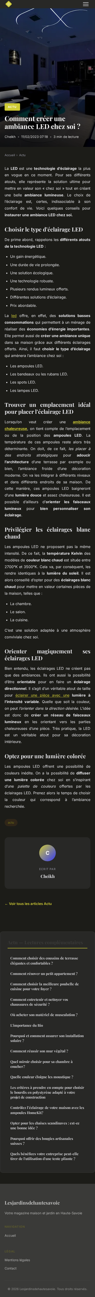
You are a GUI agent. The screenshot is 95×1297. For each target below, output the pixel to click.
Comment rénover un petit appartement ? (43, 973)
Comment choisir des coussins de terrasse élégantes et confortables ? (44, 960)
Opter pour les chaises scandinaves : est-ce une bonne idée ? (45, 1125)
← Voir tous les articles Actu (28, 903)
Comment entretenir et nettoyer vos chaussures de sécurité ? (39, 1002)
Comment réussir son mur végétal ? (39, 1051)
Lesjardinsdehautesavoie (32, 1202)
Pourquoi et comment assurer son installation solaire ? (47, 1038)
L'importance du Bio (26, 1025)
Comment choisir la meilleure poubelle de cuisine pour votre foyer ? (44, 986)
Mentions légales (17, 1260)
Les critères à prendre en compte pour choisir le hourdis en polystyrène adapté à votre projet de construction (47, 1092)
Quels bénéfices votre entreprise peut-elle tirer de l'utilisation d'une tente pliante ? (44, 1156)
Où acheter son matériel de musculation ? (43, 1014)
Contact (11, 1268)
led (14, 315)
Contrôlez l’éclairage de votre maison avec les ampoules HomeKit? (47, 1110)
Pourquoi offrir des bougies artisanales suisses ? (41, 1141)
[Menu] (85, 4)
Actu (12, 107)
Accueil (10, 155)
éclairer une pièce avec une (42, 695)
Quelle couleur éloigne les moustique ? (41, 1077)
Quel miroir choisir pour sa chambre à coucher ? (41, 1064)
